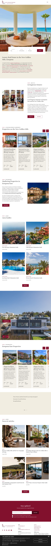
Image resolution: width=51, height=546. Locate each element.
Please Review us (37, 527)
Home (35, 524)
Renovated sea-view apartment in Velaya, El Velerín (24, 151)
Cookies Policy (37, 530)
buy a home (29, 70)
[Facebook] (2, 530)
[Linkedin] (7, 530)
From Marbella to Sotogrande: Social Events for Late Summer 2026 (13, 483)
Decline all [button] (40, 541)
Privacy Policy (37, 528)
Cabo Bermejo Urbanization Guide (34, 247)
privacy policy (28, 515)
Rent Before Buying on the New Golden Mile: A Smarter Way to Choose (37, 451)
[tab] (24, 410)
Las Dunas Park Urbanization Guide (10, 278)
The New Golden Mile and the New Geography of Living (13, 451)
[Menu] (47, 2)
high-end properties (23, 65)
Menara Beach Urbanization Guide (34, 278)
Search (40, 50)
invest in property (22, 70)
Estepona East (15, 66)
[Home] (8, 2)
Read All (25, 285)
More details (6, 321)
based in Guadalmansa (15, 62)
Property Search (37, 526)
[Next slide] (47, 131)
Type (29, 49)
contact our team (12, 72)
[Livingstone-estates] (8, 525)
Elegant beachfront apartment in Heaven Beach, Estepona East (39, 151)
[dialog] (25, 540)
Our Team (39, 116)
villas (8, 65)
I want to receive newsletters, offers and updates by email (25, 517)
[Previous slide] (3, 336)
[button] (17, 544)
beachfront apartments (14, 65)
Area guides (4, 245)
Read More (6, 205)
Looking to (13, 49)
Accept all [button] (40, 539)
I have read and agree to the (22, 515)
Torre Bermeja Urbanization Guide (10, 247)
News (3, 449)
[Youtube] (11, 530)
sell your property (5, 72)
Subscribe (35, 512)
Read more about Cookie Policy (20, 539)
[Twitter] (9, 530)
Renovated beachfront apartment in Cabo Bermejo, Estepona (9, 151)
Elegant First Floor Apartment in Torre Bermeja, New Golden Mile (39, 369)
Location (21, 49)
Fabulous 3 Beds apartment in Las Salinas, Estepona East (23, 369)
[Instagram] (4, 530)
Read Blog (25, 491)
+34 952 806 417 (21, 526)
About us (31, 116)
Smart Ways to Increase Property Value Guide (36, 482)
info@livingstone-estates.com (24, 529)
